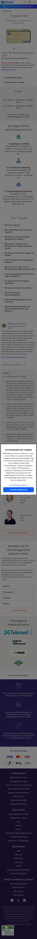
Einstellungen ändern (18, 485)
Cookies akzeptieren (18, 490)
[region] (18, 469)
